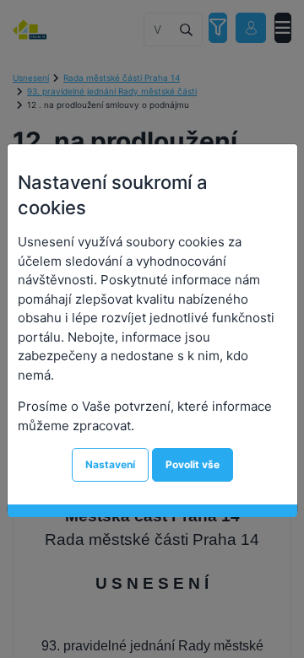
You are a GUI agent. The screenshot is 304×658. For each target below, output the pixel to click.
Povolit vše (193, 464)
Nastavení (110, 464)
